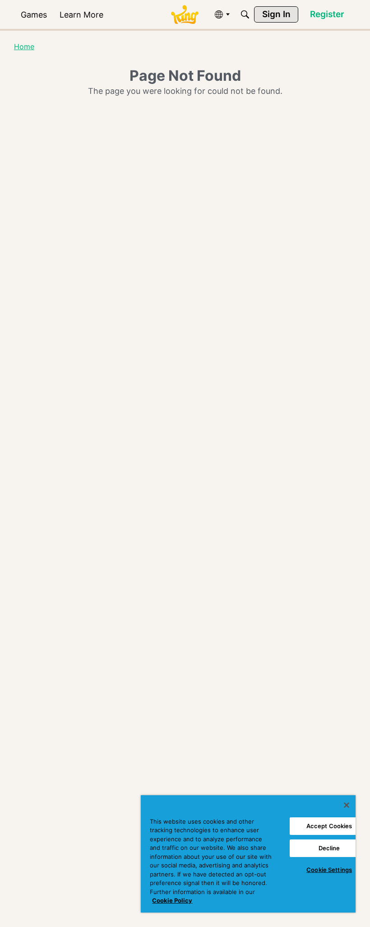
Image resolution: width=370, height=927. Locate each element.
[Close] (346, 805)
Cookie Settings (329, 869)
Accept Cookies (329, 826)
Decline (329, 848)
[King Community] (185, 14)
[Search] (245, 14)
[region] (248, 854)
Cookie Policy (172, 900)
